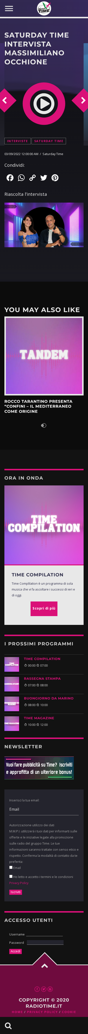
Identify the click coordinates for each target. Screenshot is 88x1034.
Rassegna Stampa (42, 679)
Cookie (69, 1012)
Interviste (17, 141)
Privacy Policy (18, 883)
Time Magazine (39, 718)
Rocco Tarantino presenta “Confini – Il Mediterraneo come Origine (38, 406)
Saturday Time (48, 141)
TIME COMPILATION (42, 659)
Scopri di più (44, 355)
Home (17, 1012)
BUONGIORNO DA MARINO (49, 698)
